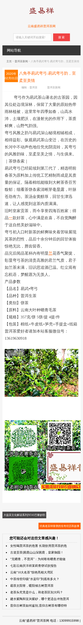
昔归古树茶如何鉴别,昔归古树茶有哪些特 (38, 605)
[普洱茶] (41, 14)
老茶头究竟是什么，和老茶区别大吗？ (36, 592)
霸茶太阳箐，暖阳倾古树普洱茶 (32, 585)
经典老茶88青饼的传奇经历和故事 (59, 526)
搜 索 (61, 37)
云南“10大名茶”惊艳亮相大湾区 (31, 572)
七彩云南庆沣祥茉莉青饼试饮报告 (33, 565)
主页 (9, 61)
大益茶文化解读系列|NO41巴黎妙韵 (24, 515)
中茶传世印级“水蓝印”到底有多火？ (34, 579)
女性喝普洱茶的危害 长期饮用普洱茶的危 (38, 546)
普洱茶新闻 (21, 61)
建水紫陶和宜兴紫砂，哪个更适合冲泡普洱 (39, 599)
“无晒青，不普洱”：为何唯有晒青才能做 (38, 559)
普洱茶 (33, 87)
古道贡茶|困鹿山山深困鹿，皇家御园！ (37, 552)
